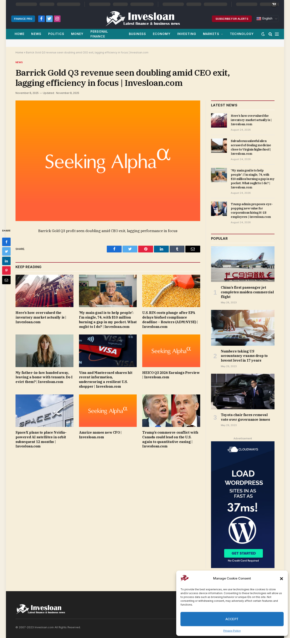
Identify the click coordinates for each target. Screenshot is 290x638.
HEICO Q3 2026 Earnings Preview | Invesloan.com (171, 375)
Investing (186, 34)
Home (19, 34)
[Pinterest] (6, 270)
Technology (242, 34)
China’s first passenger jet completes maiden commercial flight (247, 292)
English (266, 18)
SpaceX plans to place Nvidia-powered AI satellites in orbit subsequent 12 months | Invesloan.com (40, 439)
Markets (211, 34)
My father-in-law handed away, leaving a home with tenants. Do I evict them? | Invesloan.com (44, 377)
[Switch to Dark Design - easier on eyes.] (263, 34)
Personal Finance (99, 34)
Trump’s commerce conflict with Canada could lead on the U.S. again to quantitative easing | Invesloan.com (170, 439)
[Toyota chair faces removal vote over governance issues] (243, 391)
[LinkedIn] (6, 261)
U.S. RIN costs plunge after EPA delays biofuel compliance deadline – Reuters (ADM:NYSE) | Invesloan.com (170, 320)
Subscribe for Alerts (231, 18)
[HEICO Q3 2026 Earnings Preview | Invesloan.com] (171, 350)
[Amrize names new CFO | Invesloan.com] (108, 410)
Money (77, 34)
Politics (56, 34)
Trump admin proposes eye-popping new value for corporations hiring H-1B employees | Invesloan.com (252, 210)
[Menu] (277, 34)
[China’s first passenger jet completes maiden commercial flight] (243, 264)
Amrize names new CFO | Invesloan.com (100, 434)
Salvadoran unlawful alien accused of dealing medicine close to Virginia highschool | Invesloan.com (251, 147)
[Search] (270, 34)
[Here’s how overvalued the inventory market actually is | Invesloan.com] (44, 291)
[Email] (6, 280)
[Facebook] (6, 242)
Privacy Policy (232, 630)
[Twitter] (6, 251)
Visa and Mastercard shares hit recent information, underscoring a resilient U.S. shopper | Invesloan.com (105, 380)
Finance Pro (23, 18)
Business (137, 34)
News (36, 34)
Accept (232, 619)
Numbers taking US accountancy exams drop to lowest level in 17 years (244, 356)
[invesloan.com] (145, 18)
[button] (281, 579)
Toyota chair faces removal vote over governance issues (245, 417)
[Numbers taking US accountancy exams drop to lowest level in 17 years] (243, 327)
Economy (161, 34)
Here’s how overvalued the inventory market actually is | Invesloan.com (40, 317)
